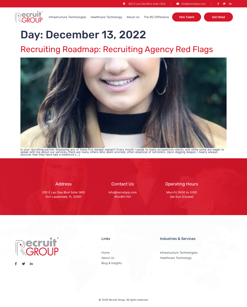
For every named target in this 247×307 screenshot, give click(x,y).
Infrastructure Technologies (67, 17)
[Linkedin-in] (230, 4)
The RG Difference (156, 17)
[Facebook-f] (218, 4)
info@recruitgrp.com (122, 192)
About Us (133, 17)
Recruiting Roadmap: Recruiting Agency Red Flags (116, 49)
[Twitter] (224, 4)
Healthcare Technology (106, 17)
